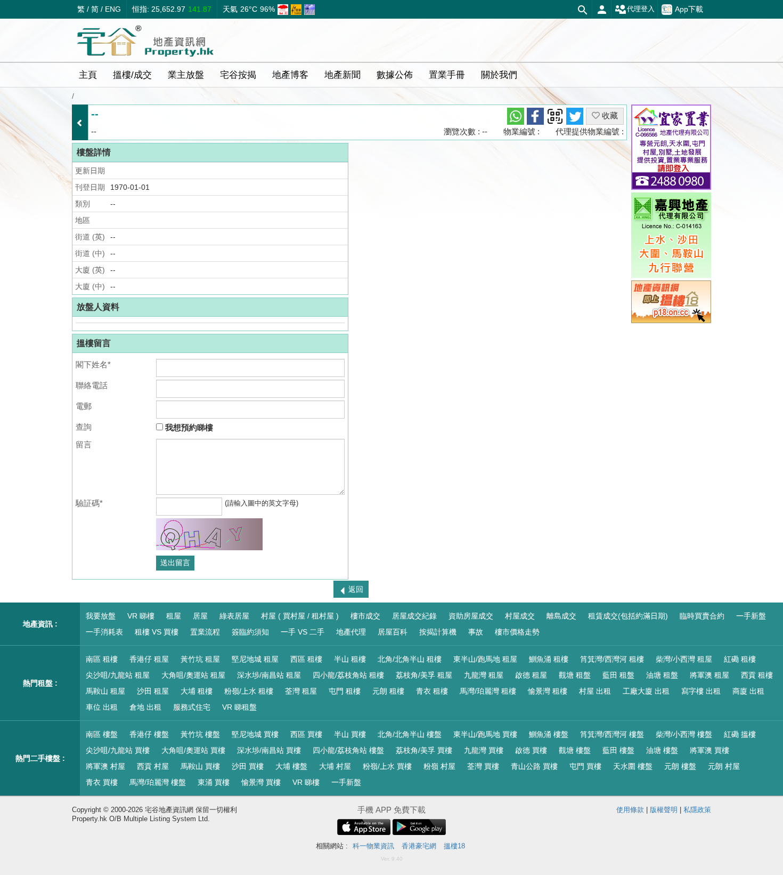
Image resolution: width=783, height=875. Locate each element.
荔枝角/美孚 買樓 (424, 750)
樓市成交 (365, 616)
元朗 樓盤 (680, 766)
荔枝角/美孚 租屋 (424, 675)
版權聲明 (664, 810)
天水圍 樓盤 (632, 766)
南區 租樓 (102, 659)
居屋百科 (392, 632)
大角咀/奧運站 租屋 (193, 675)
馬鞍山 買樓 (200, 766)
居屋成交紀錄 (414, 616)
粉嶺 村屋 (439, 766)
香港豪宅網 (419, 846)
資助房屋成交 (470, 616)
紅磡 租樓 (740, 659)
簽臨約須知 (250, 632)
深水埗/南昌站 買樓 (269, 750)
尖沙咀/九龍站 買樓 (118, 750)
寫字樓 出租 (701, 691)
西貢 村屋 (153, 766)
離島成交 (561, 616)
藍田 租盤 (618, 675)
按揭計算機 (437, 632)
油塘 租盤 (662, 675)
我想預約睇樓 (188, 427)
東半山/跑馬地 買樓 (485, 734)
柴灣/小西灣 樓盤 (684, 734)
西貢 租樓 (757, 675)
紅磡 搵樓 (740, 734)
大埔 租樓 (197, 691)
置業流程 (205, 632)
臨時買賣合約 (702, 616)
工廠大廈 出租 (646, 691)
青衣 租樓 (432, 691)
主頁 (88, 75)
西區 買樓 (306, 734)
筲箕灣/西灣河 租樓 (612, 659)
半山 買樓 (350, 734)
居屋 (200, 616)
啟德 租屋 (531, 675)
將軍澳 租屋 (709, 675)
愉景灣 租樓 (547, 691)
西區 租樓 (306, 659)
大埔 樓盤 (291, 766)
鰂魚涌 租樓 (548, 659)
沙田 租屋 (153, 691)
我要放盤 (101, 616)
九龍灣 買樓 (483, 750)
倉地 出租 (145, 707)
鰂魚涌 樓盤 (548, 734)
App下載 (689, 8)
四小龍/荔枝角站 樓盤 (348, 750)
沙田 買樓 (248, 766)
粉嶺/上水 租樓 (248, 691)
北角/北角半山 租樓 (410, 659)
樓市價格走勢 (517, 632)
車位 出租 (102, 707)
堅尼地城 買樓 (255, 734)
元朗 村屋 (724, 766)
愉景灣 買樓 (261, 782)
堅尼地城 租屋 (255, 659)
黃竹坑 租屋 (200, 659)
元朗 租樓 (388, 691)
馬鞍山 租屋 (105, 691)
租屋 (173, 616)
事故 (475, 632)
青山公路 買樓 (534, 766)
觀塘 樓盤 (575, 750)
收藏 (609, 115)
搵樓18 (454, 846)
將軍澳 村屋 (105, 766)
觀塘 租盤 (575, 675)
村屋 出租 (595, 691)
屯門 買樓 (585, 766)
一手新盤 (751, 616)
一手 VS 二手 (302, 632)
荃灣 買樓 (483, 766)
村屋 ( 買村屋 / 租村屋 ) (300, 616)
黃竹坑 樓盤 (200, 734)
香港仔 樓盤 (149, 734)
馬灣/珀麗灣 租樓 (488, 691)
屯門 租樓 (345, 691)
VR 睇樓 (140, 616)
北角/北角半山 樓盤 (410, 734)
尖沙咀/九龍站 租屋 (118, 675)
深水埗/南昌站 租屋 (269, 675)
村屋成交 (520, 616)
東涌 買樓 (214, 782)
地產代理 (351, 632)
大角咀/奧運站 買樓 (193, 750)
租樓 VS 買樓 (156, 632)
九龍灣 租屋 (483, 675)
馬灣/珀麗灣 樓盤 (157, 782)
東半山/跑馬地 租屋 (485, 659)
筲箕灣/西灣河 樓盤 (612, 734)
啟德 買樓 (531, 750)
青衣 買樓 (102, 782)
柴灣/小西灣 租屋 (684, 659)
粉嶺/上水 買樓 (387, 766)
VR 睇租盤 (239, 707)
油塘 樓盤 (662, 750)
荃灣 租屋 (301, 691)
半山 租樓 (350, 659)
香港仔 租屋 (149, 659)
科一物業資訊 (373, 846)
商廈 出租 (748, 691)
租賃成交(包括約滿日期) (628, 616)
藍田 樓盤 (618, 750)
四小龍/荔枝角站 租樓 (348, 675)
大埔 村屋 (335, 766)
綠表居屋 (234, 616)
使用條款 (630, 810)
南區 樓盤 (102, 734)
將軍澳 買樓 (709, 750)
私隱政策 (697, 810)
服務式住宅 (191, 707)
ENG (113, 9)
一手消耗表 (104, 632)
